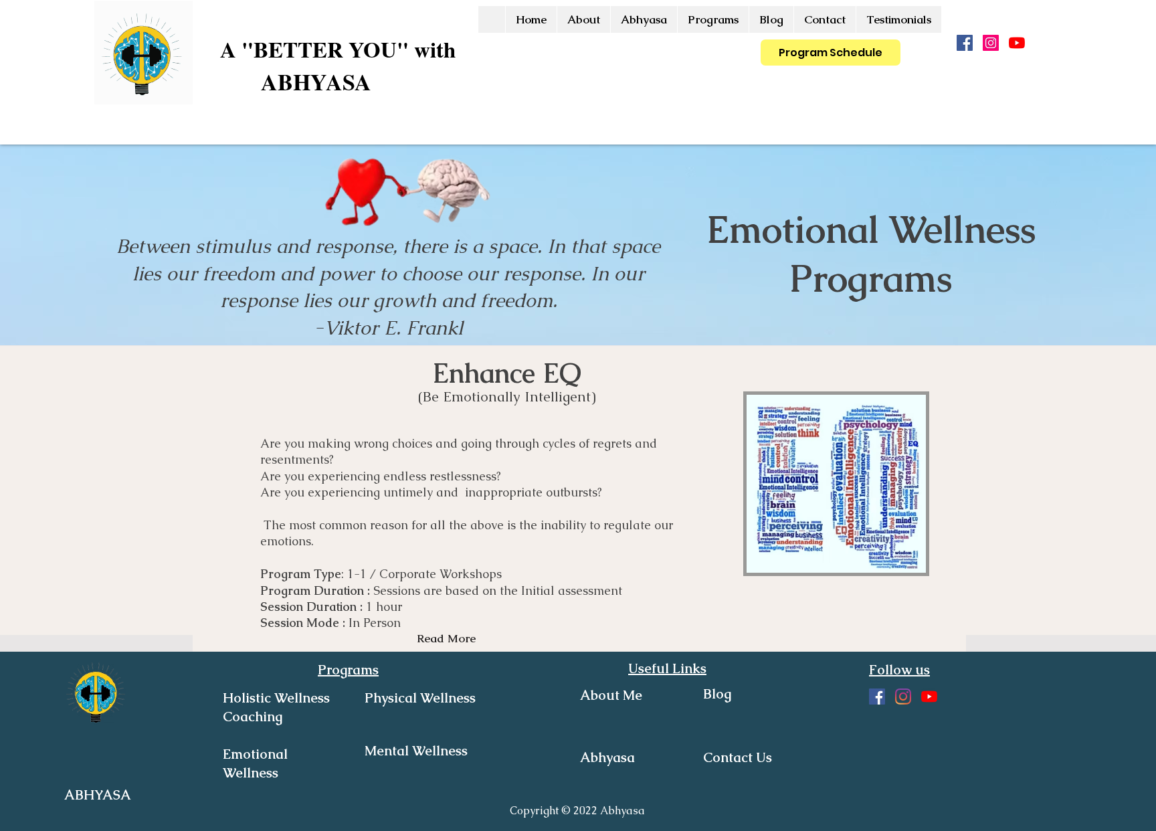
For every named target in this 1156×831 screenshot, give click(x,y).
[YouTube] (1017, 43)
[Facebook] (965, 43)
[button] (713, 19)
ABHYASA (316, 81)
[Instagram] (991, 43)
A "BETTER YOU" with (338, 49)
